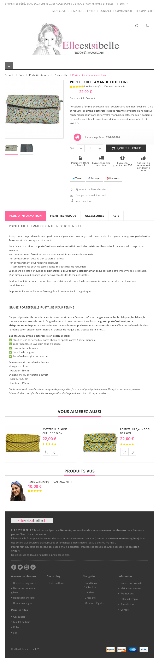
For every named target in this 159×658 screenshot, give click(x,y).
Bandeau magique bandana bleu (50, 482)
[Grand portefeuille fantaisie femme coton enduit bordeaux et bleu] (11, 148)
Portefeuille (61, 75)
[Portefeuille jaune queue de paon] (23, 443)
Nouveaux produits (131, 583)
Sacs (21, 75)
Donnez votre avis (114, 86)
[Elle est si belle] (79, 39)
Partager (95, 178)
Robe (16, 627)
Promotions (127, 593)
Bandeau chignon (23, 603)
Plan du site (127, 604)
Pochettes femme (39, 75)
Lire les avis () (93, 86)
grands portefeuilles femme (64, 389)
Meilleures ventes (130, 588)
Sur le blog (53, 576)
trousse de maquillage (67, 329)
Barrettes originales (24, 583)
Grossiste (90, 597)
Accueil (9, 75)
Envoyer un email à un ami (91, 195)
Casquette (19, 616)
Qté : (72, 148)
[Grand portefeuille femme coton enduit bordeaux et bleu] (26, 148)
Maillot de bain (21, 622)
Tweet (78, 178)
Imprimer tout (84, 201)
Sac (15, 632)
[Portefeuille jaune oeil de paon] (100, 443)
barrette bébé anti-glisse (123, 538)
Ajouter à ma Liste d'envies (91, 189)
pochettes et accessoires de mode (97, 325)
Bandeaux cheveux (24, 597)
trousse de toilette (91, 329)
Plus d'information (25, 216)
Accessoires (94, 216)
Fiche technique (63, 216)
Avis (116, 216)
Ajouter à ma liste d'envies (54, 452)
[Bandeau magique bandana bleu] (15, 490)
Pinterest (114, 178)
